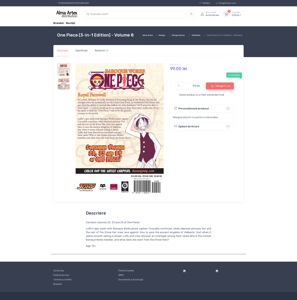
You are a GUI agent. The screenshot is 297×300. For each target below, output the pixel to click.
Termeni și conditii (62, 279)
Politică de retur (61, 275)
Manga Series (178, 35)
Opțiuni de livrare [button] (188, 126)
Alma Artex (147, 35)
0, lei (236, 14)
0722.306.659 (81, 3)
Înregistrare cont (227, 3)
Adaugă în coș (222, 85)
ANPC (121, 275)
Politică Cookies (126, 270)
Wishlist (206, 3)
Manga (162, 35)
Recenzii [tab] (101, 50)
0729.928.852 (65, 3)
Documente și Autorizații (130, 279)
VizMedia (196, 35)
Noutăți (70, 23)
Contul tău (58, 270)
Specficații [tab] (81, 50)
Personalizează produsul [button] (193, 108)
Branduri (58, 23)
